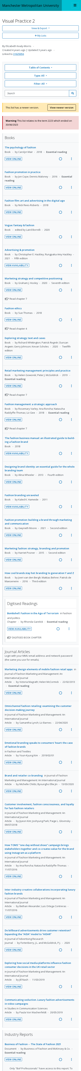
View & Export (39, 28)
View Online (13, 159)
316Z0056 (18, 54)
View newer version (61, 107)
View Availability (17, 265)
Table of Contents (39, 67)
